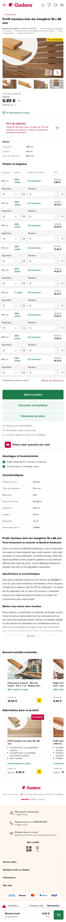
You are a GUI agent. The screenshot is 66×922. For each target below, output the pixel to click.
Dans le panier (33, 395)
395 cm (4, 292)
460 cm (4, 337)
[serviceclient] (55, 5)
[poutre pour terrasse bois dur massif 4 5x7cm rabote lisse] (39, 700)
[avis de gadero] (4, 907)
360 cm (4, 270)
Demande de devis (33, 416)
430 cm (4, 314)
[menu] (4, 5)
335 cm (4, 247)
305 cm (4, 225)
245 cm (4, 180)
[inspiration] (49, 5)
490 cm (4, 359)
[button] (43, 4)
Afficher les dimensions (52, 380)
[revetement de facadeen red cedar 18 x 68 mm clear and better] (39, 771)
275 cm (4, 203)
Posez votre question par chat (31, 445)
